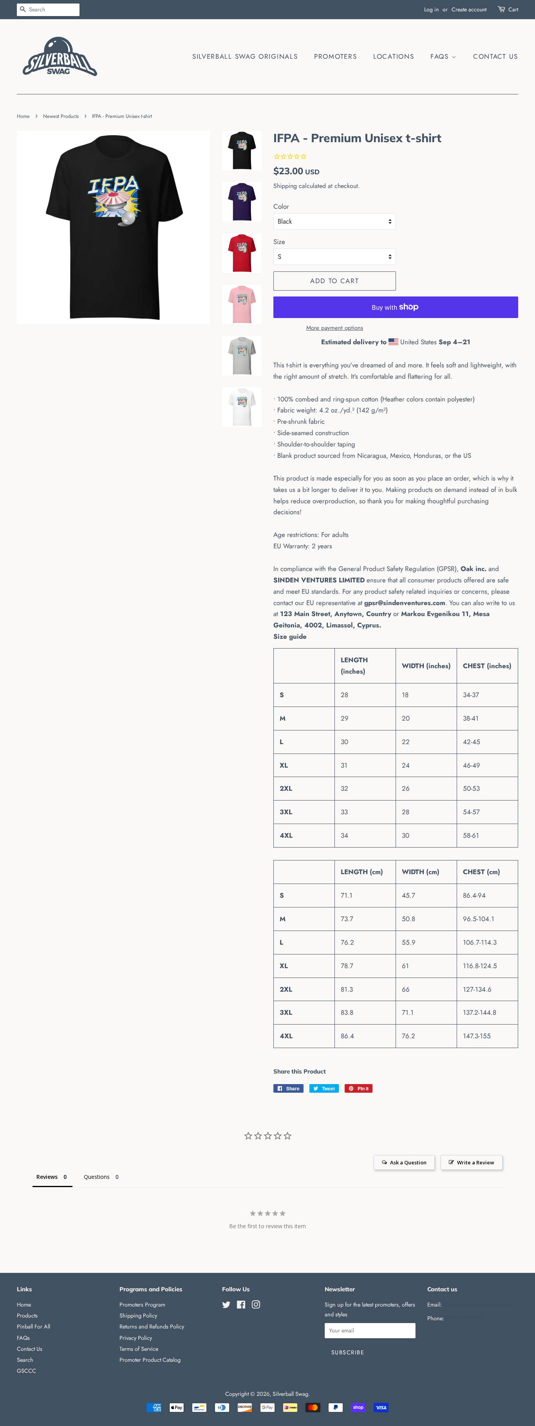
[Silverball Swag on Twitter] (226, 1306)
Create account (469, 9)
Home (23, 116)
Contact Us (495, 56)
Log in (431, 9)
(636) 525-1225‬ (464, 1318)
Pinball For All (33, 1326)
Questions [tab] (97, 1176)
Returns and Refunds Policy (151, 1326)
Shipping (285, 185)
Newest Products (61, 116)
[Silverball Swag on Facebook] (241, 1306)
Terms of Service (138, 1349)
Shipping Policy (138, 1315)
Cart (513, 9)
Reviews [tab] (47, 1176)
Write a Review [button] (475, 1162)
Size (279, 241)
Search (25, 1360)
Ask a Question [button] (408, 1162)
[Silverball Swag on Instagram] (255, 1306)
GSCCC (26, 1371)
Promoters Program (142, 1305)
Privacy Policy (135, 1338)
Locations (393, 56)
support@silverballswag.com (476, 1305)
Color (281, 206)
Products (27, 1315)
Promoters (335, 56)
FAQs (441, 56)
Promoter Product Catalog (150, 1360)
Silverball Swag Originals (245, 56)
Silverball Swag (290, 1394)
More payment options (334, 328)
